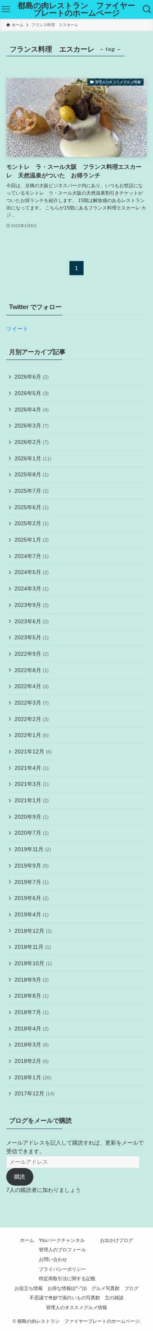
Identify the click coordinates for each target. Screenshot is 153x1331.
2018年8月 (32, 996)
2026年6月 (32, 377)
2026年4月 (32, 409)
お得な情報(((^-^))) (67, 1288)
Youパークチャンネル (62, 1240)
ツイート (17, 329)
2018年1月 (33, 1077)
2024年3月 (32, 588)
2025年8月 (32, 474)
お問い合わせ (53, 1259)
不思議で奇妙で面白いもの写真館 (64, 1297)
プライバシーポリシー (62, 1269)
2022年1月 (32, 735)
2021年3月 (32, 784)
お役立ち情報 (29, 1288)
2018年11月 (33, 947)
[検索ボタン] (147, 9)
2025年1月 (32, 540)
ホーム (27, 1240)
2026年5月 (32, 393)
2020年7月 (32, 833)
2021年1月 (32, 800)
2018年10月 (33, 963)
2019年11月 (33, 849)
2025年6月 (32, 507)
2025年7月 (32, 491)
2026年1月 (33, 458)
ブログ (131, 1288)
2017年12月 (35, 1093)
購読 (19, 1177)
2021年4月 (32, 768)
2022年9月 (32, 654)
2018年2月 (32, 1061)
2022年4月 (32, 686)
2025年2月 (32, 523)
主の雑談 (114, 1297)
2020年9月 (32, 817)
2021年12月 (33, 751)
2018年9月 (32, 980)
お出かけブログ (116, 1240)
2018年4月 (32, 1028)
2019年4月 (32, 914)
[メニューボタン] (5, 9)
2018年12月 (33, 931)
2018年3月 (32, 1044)
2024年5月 (32, 572)
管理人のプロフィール (62, 1249)
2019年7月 (32, 882)
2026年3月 (32, 425)
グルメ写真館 (105, 1288)
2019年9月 (32, 865)
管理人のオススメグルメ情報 (76, 1307)
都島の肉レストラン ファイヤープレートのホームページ (76, 9)
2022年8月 (32, 670)
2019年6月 (32, 898)
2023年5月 (32, 637)
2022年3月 (32, 702)
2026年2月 (32, 442)
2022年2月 (32, 719)
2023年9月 (32, 605)
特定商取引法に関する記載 (67, 1278)
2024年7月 (32, 556)
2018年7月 (32, 1012)
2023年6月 (32, 621)
